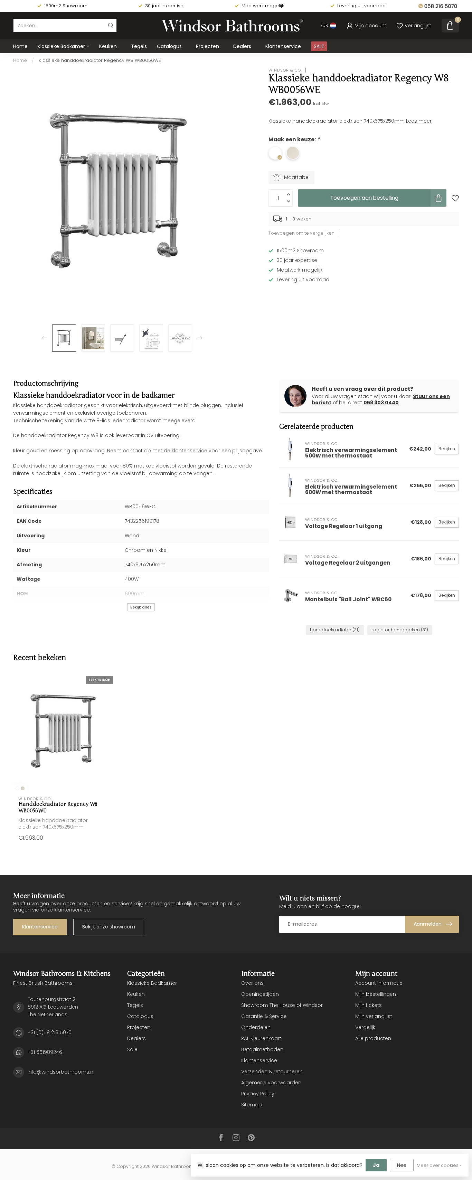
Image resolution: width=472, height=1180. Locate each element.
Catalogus (169, 46)
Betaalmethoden (262, 1049)
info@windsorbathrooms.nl (61, 1071)
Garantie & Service (264, 1016)
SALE (319, 46)
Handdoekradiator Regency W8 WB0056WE (57, 807)
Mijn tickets (368, 1005)
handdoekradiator (335, 630)
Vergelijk (365, 1027)
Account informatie (379, 983)
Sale (132, 1049)
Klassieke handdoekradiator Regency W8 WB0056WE (100, 60)
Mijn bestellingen (375, 994)
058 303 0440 (381, 402)
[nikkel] (23, 788)
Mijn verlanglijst (373, 1016)
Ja (376, 1165)
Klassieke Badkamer (61, 46)
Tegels (139, 46)
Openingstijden (260, 994)
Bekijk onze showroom (108, 926)
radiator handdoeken (399, 630)
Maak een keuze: (294, 139)
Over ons (252, 983)
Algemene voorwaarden (271, 1082)
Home (20, 46)
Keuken (108, 46)
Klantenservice (283, 46)
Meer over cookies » (439, 1165)
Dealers (242, 46)
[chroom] (17, 788)
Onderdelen (256, 1027)
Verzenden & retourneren (272, 1071)
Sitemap (251, 1104)
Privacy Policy (257, 1093)
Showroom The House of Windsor (282, 1005)
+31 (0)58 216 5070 (50, 1032)
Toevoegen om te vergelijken (301, 233)
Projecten (207, 46)
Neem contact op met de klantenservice (157, 450)
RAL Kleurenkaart (261, 1038)
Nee (401, 1165)
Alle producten (373, 1038)
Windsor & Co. (285, 70)
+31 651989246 (45, 1052)
